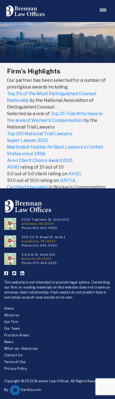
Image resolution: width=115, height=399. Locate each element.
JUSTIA (67, 180)
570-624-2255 (45, 263)
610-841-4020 (45, 228)
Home (9, 308)
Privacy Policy (15, 368)
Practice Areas (16, 335)
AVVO (13, 167)
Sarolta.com (30, 390)
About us (11, 315)
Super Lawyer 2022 (27, 140)
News (8, 342)
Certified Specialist (27, 187)
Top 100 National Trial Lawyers (39, 133)
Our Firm (11, 322)
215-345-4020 (45, 245)
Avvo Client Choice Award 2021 (40, 160)
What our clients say (21, 348)
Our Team (12, 328)
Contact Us (13, 355)
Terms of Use (14, 362)
